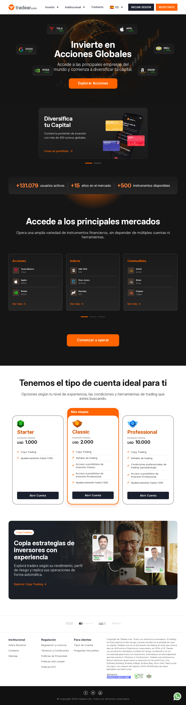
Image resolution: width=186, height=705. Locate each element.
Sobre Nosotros (17, 645)
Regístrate (167, 7)
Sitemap (13, 656)
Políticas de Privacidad (54, 656)
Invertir (50, 7)
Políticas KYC (48, 666)
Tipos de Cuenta (83, 645)
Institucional (73, 7)
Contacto (97, 7)
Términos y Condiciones (55, 650)
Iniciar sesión (141, 7)
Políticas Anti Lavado (53, 661)
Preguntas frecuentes (86, 650)
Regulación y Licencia (53, 645)
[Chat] (177, 696)
